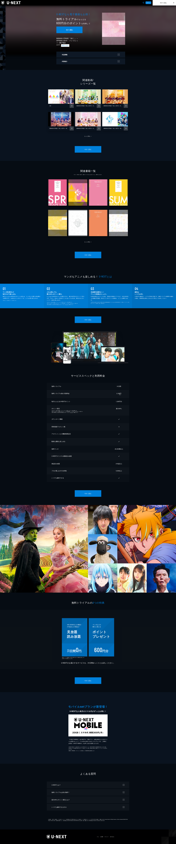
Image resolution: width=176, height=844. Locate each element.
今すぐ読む (163, 3)
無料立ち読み (65, 45)
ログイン (148, 2)
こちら (67, 304)
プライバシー (107, 836)
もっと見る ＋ (88, 136)
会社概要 (101, 836)
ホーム (98, 836)
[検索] (143, 2)
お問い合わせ (112, 836)
